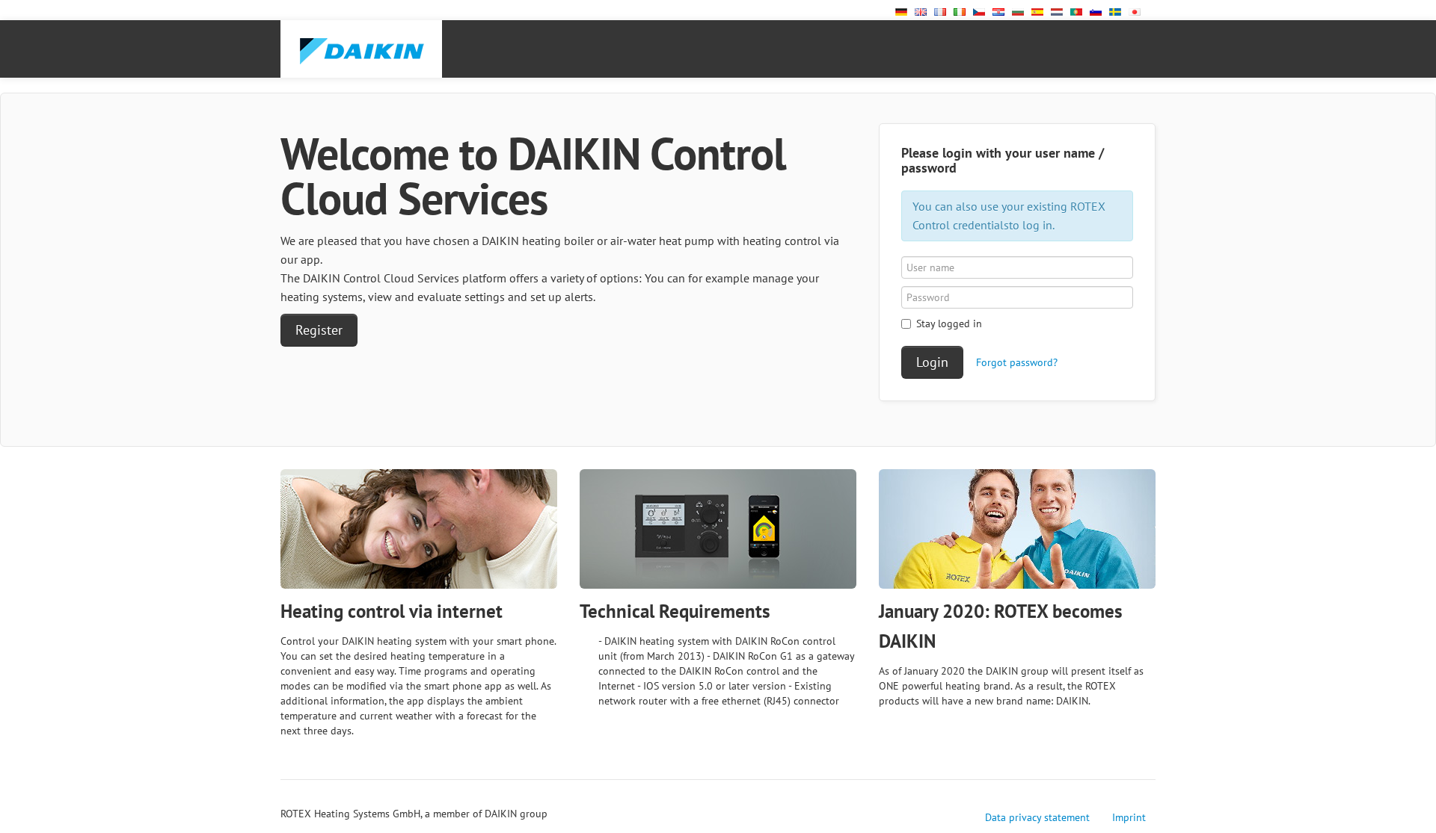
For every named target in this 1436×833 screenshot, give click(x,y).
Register (319, 329)
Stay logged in (949, 323)
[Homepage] (361, 49)
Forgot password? (1017, 362)
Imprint (1129, 817)
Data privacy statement (1037, 817)
